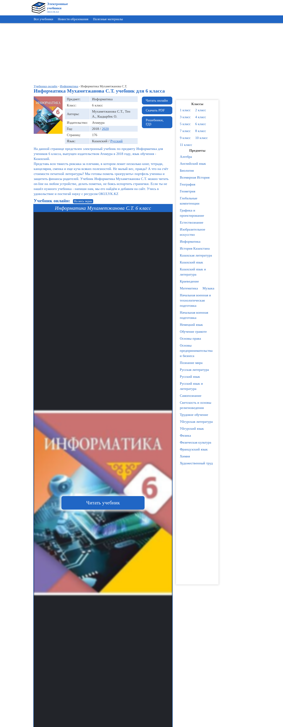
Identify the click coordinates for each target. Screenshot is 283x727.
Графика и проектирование (192, 212)
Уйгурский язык (192, 428)
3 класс (185, 117)
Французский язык (194, 449)
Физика (185, 435)
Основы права (190, 338)
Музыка (208, 288)
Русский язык (190, 377)
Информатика (190, 241)
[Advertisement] (265, 82)
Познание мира (191, 363)
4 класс (200, 117)
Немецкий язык (191, 325)
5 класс (185, 124)
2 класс (200, 110)
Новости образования (73, 19)
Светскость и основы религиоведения (195, 405)
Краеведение (189, 281)
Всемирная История (194, 177)
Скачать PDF (155, 110)
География (187, 184)
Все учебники (43, 19)
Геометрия (187, 191)
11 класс (186, 145)
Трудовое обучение (194, 415)
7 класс (185, 131)
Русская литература (194, 370)
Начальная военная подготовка (194, 315)
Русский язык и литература (191, 386)
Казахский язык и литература (193, 271)
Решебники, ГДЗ (155, 122)
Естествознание (191, 222)
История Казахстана (195, 248)
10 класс (201, 138)
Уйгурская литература (196, 422)
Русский (116, 141)
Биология (187, 170)
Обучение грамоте (193, 331)
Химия (185, 456)
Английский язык (193, 163)
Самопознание (190, 396)
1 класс (185, 110)
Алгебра (186, 157)
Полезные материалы (108, 19)
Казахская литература (196, 255)
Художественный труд (196, 463)
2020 (105, 129)
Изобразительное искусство (192, 231)
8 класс (200, 131)
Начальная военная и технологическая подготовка (195, 300)
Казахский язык (191, 262)
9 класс (185, 138)
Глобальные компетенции (189, 200)
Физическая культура (195, 442)
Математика (189, 288)
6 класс (200, 124)
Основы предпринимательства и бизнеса (196, 350)
